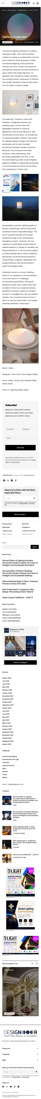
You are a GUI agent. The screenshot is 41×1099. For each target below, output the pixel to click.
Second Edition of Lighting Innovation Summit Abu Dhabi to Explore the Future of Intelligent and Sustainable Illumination (20, 562)
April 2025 (5, 720)
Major (4, 1060)
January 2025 (7, 729)
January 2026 (7, 693)
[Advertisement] (20, 882)
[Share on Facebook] (4, 480)
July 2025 (5, 711)
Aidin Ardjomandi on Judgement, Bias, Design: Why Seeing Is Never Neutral (18, 590)
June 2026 (6, 684)
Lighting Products (22, 10)
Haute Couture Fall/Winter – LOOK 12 (17, 597)
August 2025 (6, 708)
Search (4, 543)
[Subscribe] (34, 498)
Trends (4, 774)
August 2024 (6, 744)
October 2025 (7, 702)
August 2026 (6, 678)
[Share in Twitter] (8, 480)
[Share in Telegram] (12, 480)
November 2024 (7, 735)
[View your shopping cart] (37, 3)
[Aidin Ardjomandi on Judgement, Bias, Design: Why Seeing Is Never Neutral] (6, 844)
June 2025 (6, 714)
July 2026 (5, 681)
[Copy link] (16, 480)
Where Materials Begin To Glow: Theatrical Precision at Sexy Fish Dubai (20, 582)
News (4, 768)
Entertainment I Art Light (29, 530)
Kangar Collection (11, 612)
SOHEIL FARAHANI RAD (14, 617)
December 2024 (7, 732)
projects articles (11, 10)
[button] (3, 3)
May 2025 (5, 717)
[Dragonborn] (20, 991)
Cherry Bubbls (13, 609)
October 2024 (7, 738)
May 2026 (5, 687)
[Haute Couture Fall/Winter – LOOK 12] (6, 858)
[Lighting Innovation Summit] (30, 182)
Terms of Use (16, 462)
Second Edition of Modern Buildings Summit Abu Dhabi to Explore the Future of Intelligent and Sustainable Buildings (20, 573)
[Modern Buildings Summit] (11, 182)
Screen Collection (15, 615)
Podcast (5, 771)
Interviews (5, 762)
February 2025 (7, 726)
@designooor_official (17, 629)
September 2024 (8, 741)
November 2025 (7, 699)
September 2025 (8, 705)
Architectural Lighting (9, 756)
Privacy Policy (23, 503)
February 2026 (7, 690)
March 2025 (6, 723)
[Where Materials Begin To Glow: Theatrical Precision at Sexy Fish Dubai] (6, 830)
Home (3, 10)
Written (4, 777)
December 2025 (7, 696)
